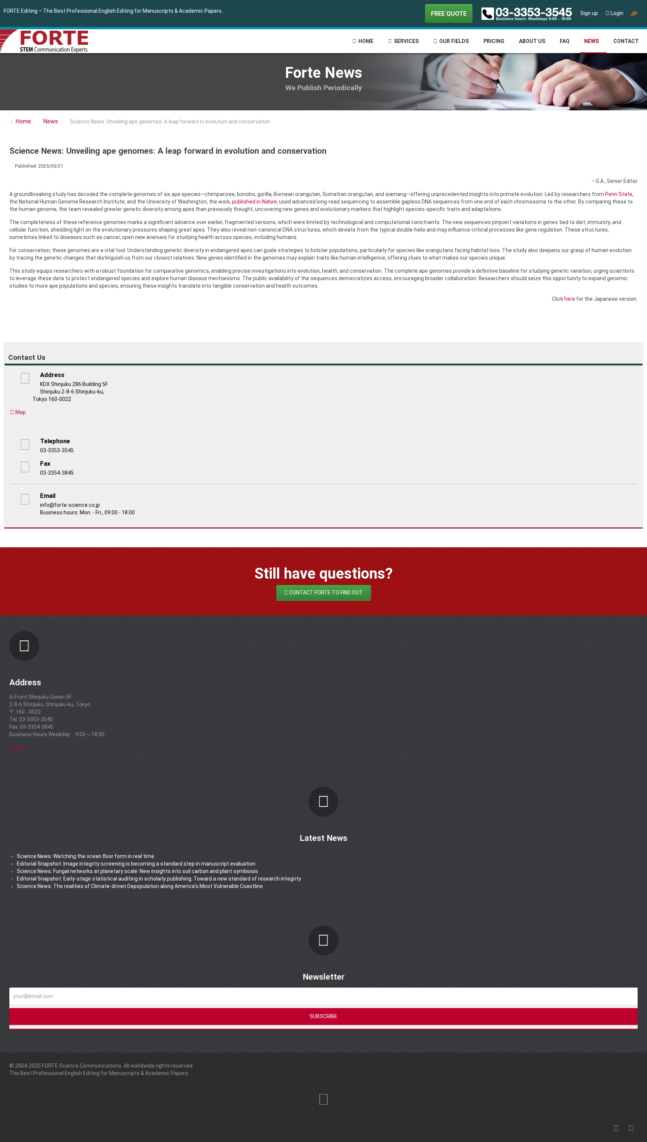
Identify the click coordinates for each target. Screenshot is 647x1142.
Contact (626, 41)
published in (254, 202)
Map (20, 412)
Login (616, 13)
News (591, 41)
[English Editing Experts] (51, 40)
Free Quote (449, 13)
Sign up (589, 13)
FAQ (564, 41)
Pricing (493, 41)
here (569, 299)
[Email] (636, 165)
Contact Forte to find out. (326, 593)
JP (634, 13)
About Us (532, 41)
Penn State (618, 194)
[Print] (627, 165)
